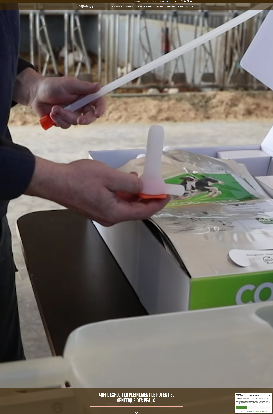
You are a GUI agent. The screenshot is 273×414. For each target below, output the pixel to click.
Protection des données (254, 411)
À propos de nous (170, 6)
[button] (270, 395)
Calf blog (145, 1)
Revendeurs (136, 1)
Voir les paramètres (265, 407)
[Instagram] (182, 1)
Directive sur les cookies (245, 411)
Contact (153, 1)
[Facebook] (185, 1)
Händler (161, 1)
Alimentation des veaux (117, 6)
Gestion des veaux (131, 6)
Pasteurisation (159, 6)
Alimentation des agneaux (145, 6)
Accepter (242, 407)
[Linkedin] (188, 1)
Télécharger (189, 6)
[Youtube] (191, 1)
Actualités (180, 6)
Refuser (253, 407)
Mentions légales (263, 411)
